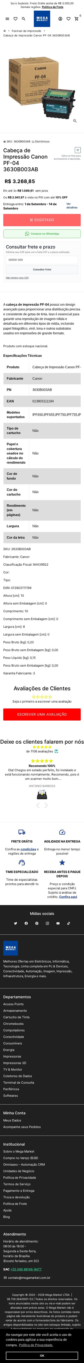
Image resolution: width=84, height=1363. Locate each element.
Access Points (13, 1004)
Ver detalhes (71, 205)
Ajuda (7, 1210)
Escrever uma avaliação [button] (42, 714)
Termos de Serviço (17, 1184)
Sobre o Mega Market (18, 1151)
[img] (42, 747)
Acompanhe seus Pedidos (22, 1127)
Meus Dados (12, 1120)
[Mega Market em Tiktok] (68, 923)
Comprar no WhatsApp (45, 233)
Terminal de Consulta (18, 1082)
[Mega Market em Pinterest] (37, 923)
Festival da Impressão (26, 30)
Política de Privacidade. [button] (36, 1345)
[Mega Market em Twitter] (15, 923)
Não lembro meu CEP (17, 277)
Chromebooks (13, 1024)
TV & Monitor (12, 1069)
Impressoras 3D (14, 1063)
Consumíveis (12, 1043)
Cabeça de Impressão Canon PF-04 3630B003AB (36, 35)
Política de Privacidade (19, 1177)
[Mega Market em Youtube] (58, 923)
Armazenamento (15, 1011)
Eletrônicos (41, 141)
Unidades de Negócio (18, 1171)
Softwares (10, 1096)
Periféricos (11, 1089)
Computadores (14, 1030)
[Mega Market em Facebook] (26, 923)
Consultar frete (42, 269)
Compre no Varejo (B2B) (20, 1158)
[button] (39, 805)
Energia (8, 1050)
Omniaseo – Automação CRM (24, 1164)
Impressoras (12, 1056)
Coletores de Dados (17, 1076)
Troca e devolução (16, 1197)
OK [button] (42, 1355)
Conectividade (13, 1037)
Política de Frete (15, 1204)
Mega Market (53, 1294)
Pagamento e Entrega (18, 1191)
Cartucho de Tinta (16, 1017)
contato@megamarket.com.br (27, 1278)
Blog (6, 1217)
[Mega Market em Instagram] (47, 923)
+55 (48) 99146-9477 (26, 1269)
